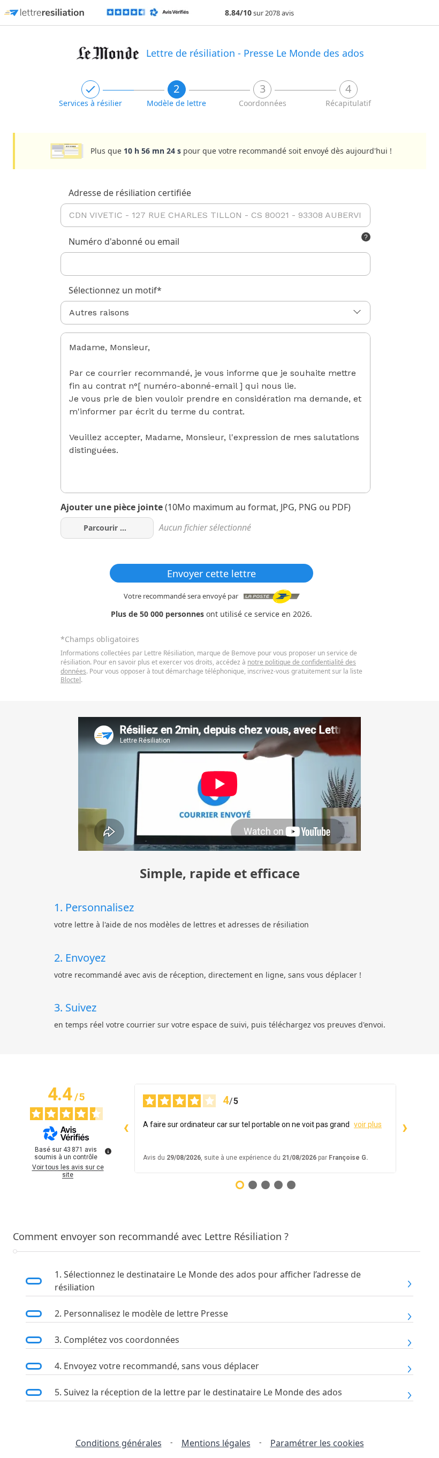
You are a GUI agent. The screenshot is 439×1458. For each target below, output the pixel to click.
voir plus (368, 1124)
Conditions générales (118, 1443)
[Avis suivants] (404, 1128)
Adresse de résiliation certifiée (130, 193)
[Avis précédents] (125, 1128)
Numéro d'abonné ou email (124, 241)
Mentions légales (216, 1443)
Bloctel (70, 679)
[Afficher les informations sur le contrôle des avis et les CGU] (108, 1151)
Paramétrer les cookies (317, 1443)
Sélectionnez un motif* (115, 290)
